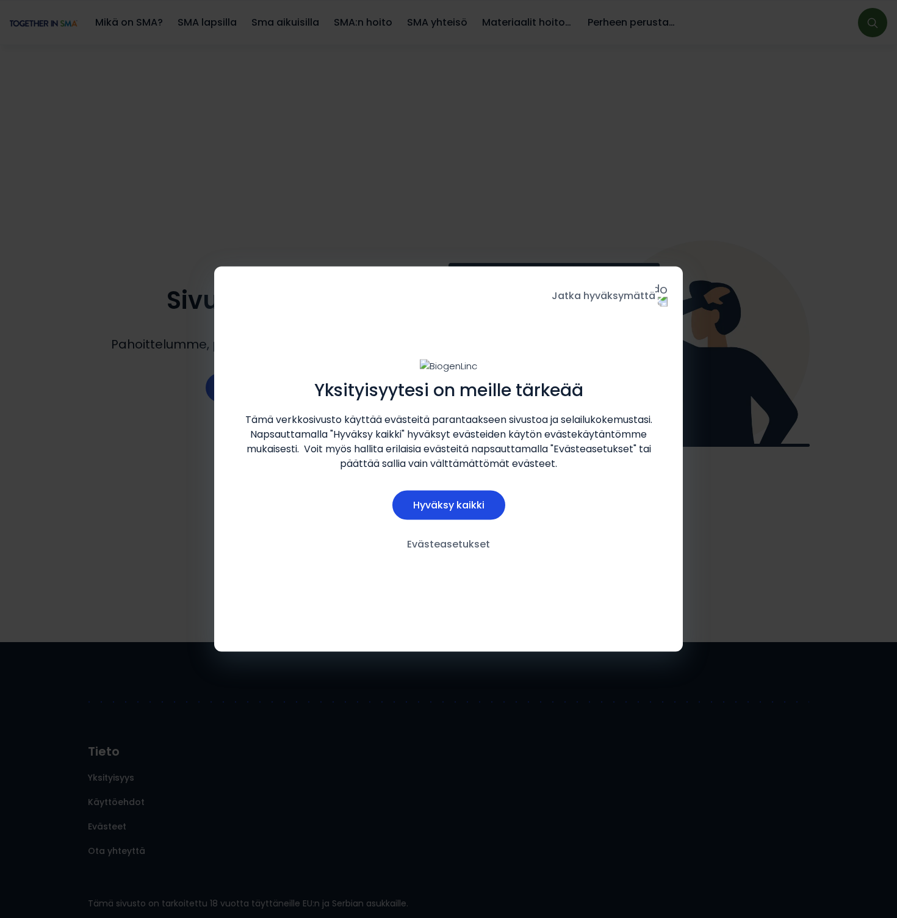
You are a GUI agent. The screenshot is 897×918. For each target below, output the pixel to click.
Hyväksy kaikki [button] (449, 504)
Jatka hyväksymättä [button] (603, 296)
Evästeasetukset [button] (448, 544)
